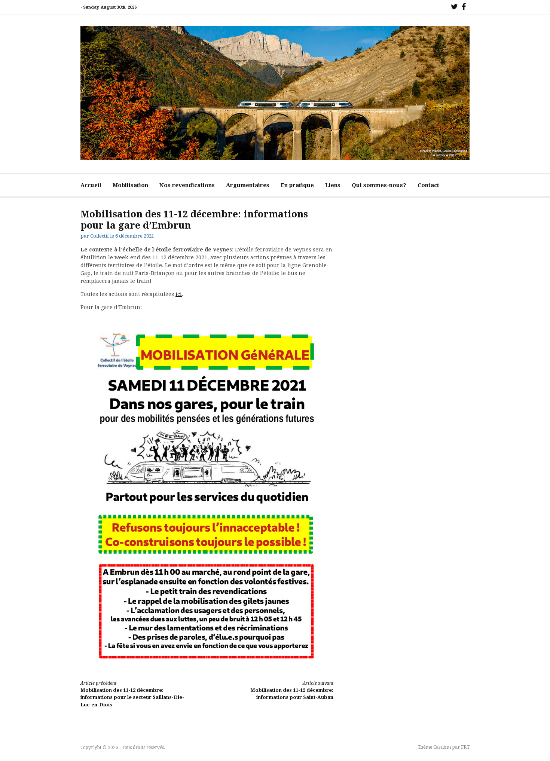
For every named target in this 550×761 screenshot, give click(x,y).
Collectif (99, 236)
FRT (465, 747)
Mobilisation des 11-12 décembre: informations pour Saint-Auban (291, 690)
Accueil (90, 185)
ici (178, 294)
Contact (428, 185)
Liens (332, 185)
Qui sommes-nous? (379, 185)
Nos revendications (187, 185)
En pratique (297, 185)
